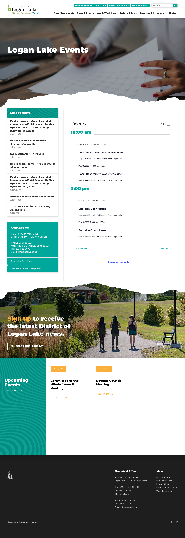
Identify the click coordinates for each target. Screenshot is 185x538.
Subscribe (101, 5)
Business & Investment (153, 13)
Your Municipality (64, 13)
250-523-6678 (125, 503)
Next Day (164, 248)
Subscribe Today (27, 346)
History (173, 13)
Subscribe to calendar (119, 261)
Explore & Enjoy (128, 13)
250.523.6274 (44, 246)
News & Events (85, 13)
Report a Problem (21, 261)
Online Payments (83, 5)
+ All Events (13, 390)
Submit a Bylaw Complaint (26, 268)
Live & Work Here (106, 13)
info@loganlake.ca (27, 252)
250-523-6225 (128, 500)
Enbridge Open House (92, 209)
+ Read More (59, 397)
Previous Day (81, 248)
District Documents (119, 5)
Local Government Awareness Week (100, 152)
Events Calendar (140, 5)
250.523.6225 (26, 243)
